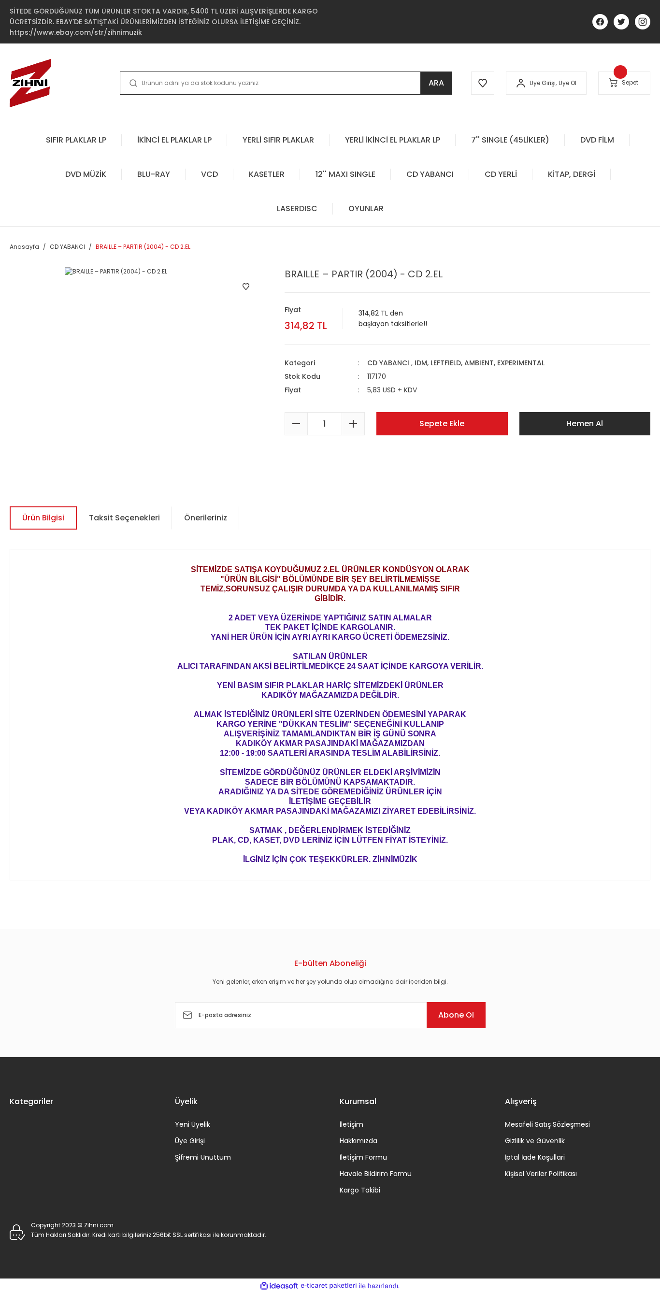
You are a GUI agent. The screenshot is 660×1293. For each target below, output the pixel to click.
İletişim (351, 1124)
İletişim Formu (363, 1157)
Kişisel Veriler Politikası (541, 1173)
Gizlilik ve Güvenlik (535, 1141)
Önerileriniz (205, 517)
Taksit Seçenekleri (124, 517)
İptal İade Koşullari (535, 1157)
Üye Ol (567, 83)
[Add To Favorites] (246, 286)
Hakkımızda (358, 1141)
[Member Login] (521, 83)
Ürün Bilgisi (43, 517)
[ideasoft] (279, 1286)
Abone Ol (456, 1014)
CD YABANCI (388, 363)
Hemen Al (584, 423)
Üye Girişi (190, 1141)
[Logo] (30, 83)
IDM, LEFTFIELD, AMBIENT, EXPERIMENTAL (480, 363)
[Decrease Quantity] (296, 424)
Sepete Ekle (441, 423)
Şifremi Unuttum (203, 1157)
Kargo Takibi (360, 1190)
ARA (436, 82)
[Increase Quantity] (353, 424)
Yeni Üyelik (192, 1124)
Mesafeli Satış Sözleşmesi (547, 1124)
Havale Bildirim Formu (376, 1173)
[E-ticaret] (329, 1285)
